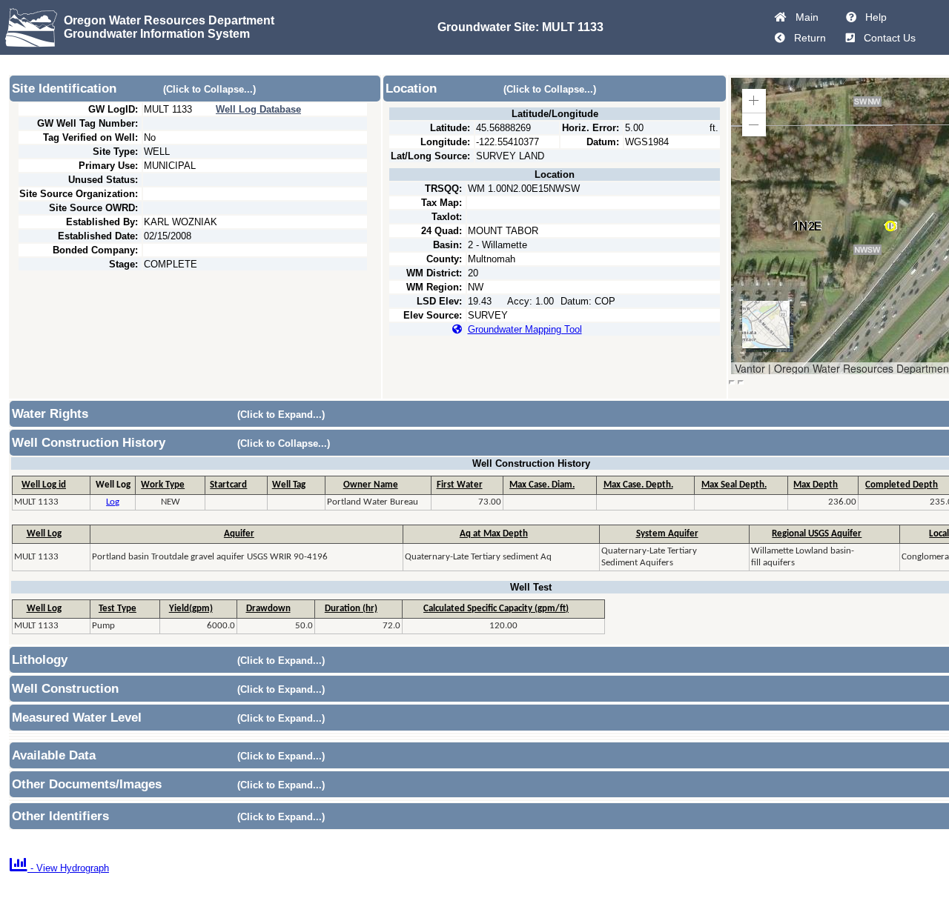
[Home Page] (781, 17)
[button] (754, 101)
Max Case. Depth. (638, 485)
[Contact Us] (850, 38)
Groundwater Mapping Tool (525, 329)
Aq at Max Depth (494, 534)
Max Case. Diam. (542, 485)
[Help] (851, 17)
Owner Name (370, 485)
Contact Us (887, 38)
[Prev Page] (780, 38)
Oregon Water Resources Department (169, 20)
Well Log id (44, 485)
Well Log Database (258, 109)
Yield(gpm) (191, 608)
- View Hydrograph (59, 868)
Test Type (117, 608)
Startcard (228, 485)
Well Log (44, 534)
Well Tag (288, 485)
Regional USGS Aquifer (817, 534)
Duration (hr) (351, 608)
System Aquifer (667, 534)
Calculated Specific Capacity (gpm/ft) (496, 608)
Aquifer (239, 534)
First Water (460, 485)
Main (804, 17)
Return (807, 38)
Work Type (163, 485)
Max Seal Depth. (734, 485)
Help (873, 17)
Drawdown (268, 608)
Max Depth (815, 485)
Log (112, 502)
